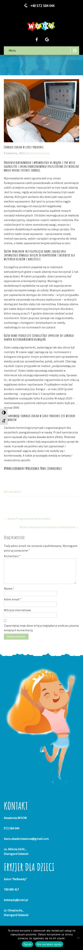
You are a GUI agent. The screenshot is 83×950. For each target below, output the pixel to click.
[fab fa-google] (47, 39)
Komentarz (12, 556)
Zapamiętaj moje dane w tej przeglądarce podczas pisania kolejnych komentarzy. (41, 628)
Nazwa (9, 588)
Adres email (12, 599)
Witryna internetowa (17, 610)
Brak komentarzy (38, 153)
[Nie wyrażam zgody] (78, 938)
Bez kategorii (12, 492)
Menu (12, 50)
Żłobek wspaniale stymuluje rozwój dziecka (49, 527)
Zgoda (27, 944)
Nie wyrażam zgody (49, 944)
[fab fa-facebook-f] (37, 39)
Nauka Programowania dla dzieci (27, 519)
